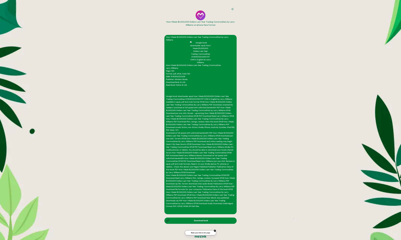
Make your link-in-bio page (200, 232)
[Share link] (232, 9)
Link (183, 82)
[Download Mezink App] (200, 236)
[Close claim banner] (215, 230)
